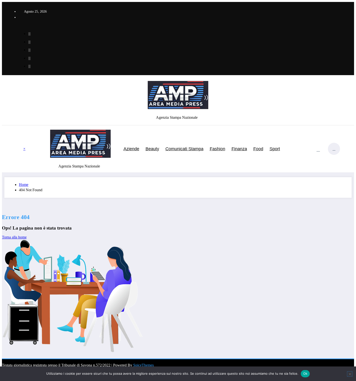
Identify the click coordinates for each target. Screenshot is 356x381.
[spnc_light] (334, 149)
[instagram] (29, 58)
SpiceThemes (143, 365)
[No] (349, 374)
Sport (275, 148)
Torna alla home (14, 237)
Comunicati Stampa (184, 148)
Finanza (239, 148)
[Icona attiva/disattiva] (19, 149)
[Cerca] (318, 149)
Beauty (152, 148)
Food (258, 148)
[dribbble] (29, 50)
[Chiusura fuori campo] (48, 149)
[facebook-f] (29, 34)
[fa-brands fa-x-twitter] (29, 42)
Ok (305, 373)
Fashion (217, 148)
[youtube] (29, 66)
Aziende (131, 148)
